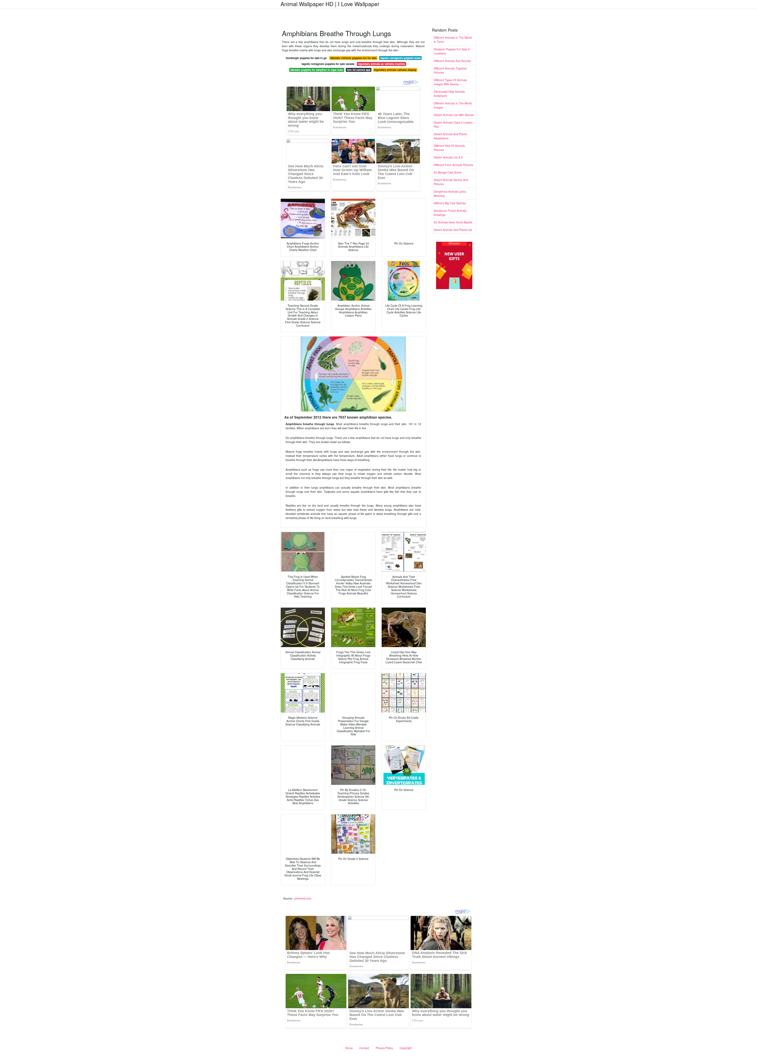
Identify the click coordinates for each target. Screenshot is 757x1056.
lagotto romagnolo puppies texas (400, 58)
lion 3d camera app (358, 70)
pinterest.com (303, 898)
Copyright (406, 1048)
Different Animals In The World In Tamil (453, 40)
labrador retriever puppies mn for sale (353, 58)
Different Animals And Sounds (452, 61)
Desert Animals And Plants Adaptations (450, 136)
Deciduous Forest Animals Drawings (450, 213)
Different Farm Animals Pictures (453, 165)
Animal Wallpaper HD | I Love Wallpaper (330, 3)
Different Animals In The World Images (453, 105)
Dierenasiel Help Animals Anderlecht (449, 94)
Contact (364, 1048)
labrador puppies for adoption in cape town (316, 70)
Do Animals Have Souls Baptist (453, 222)
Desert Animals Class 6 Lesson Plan (453, 124)
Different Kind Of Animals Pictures (449, 148)
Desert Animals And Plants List (453, 230)
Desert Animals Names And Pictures (451, 182)
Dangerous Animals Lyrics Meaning (450, 193)
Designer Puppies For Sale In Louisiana (452, 51)
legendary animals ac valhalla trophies (381, 64)
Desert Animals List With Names (454, 115)
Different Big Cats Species (450, 203)
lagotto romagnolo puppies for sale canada (328, 64)
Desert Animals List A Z (448, 157)
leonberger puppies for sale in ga (306, 58)
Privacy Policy (384, 1048)
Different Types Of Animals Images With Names (450, 82)
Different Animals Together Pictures (450, 70)
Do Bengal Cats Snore (447, 172)
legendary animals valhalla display (395, 70)
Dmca (349, 1048)
